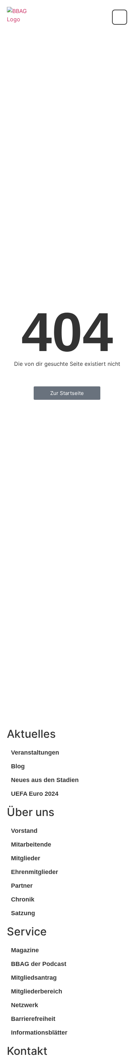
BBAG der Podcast (38, 963)
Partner (22, 885)
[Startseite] (17, 17)
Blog (18, 766)
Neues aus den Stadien (45, 780)
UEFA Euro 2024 (34, 793)
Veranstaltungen (35, 752)
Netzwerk (24, 1005)
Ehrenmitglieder (34, 872)
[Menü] (119, 17)
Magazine (25, 950)
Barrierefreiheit (33, 1018)
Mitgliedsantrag (34, 977)
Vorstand (24, 830)
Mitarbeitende (31, 844)
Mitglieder (25, 858)
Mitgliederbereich (36, 991)
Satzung (23, 913)
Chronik (22, 899)
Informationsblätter (39, 1032)
